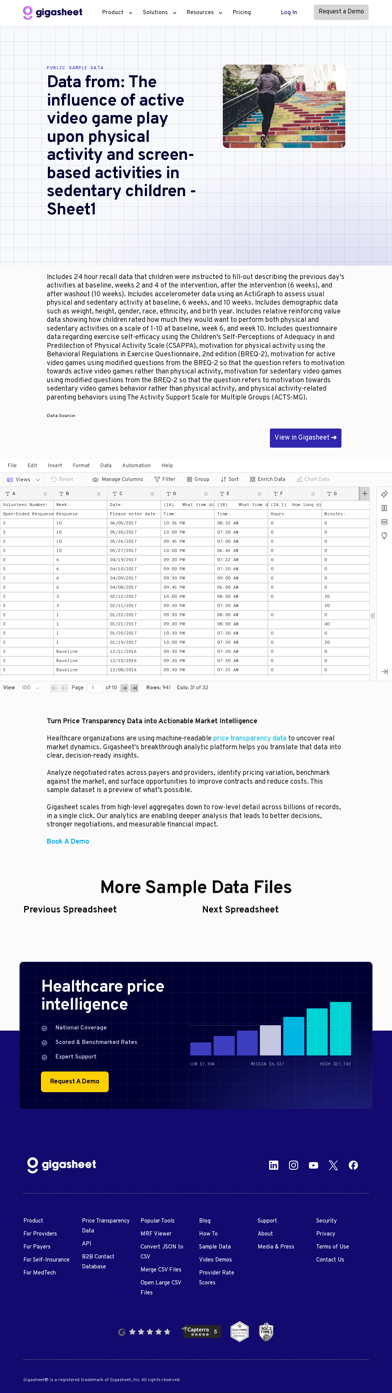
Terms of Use (332, 1247)
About (265, 1234)
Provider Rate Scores (216, 1278)
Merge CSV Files (160, 1270)
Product (33, 1221)
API (86, 1244)
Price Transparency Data (106, 1226)
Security (326, 1221)
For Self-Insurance (46, 1260)
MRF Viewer (156, 1234)
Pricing (242, 12)
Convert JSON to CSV (161, 1252)
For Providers (40, 1234)
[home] (52, 13)
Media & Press (276, 1247)
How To (208, 1234)
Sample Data (215, 1247)
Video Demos (215, 1260)
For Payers (37, 1247)
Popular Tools (157, 1221)
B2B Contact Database (98, 1262)
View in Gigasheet (305, 437)
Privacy (325, 1234)
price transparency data (250, 738)
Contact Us (330, 1260)
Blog (205, 1221)
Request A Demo (75, 1082)
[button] (115, 13)
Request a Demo (341, 12)
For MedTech (39, 1273)
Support (267, 1221)
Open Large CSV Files (160, 1288)
